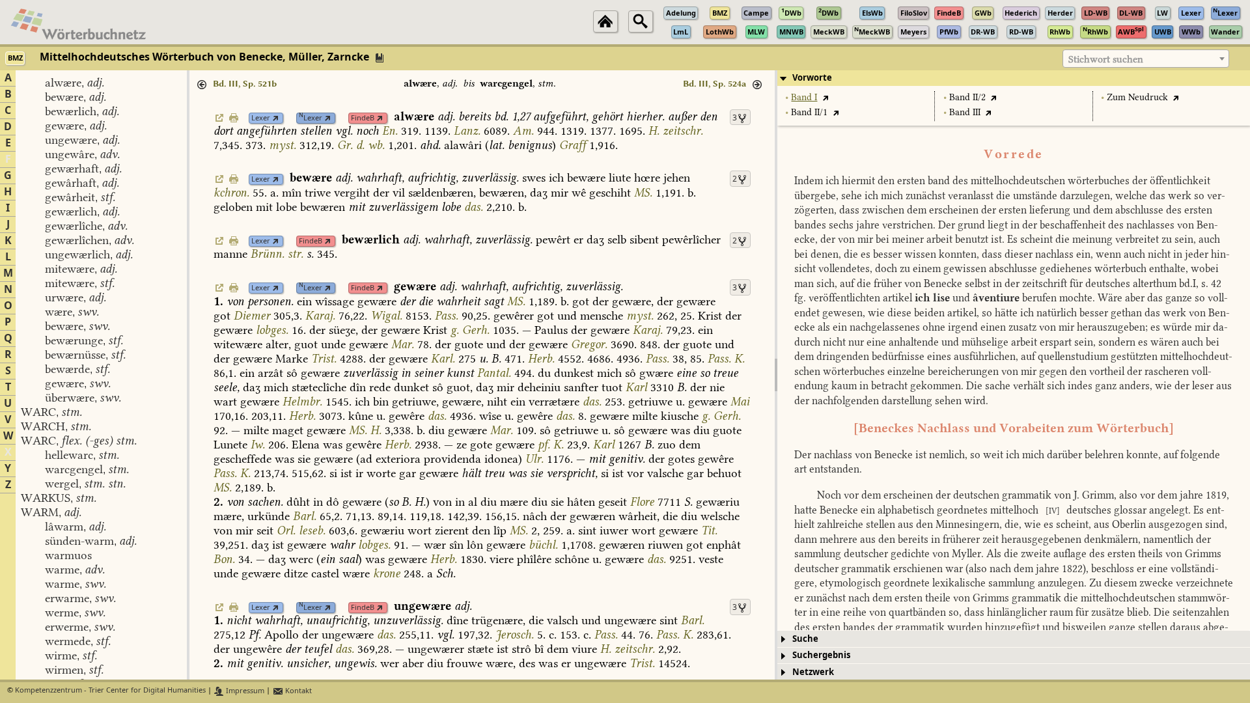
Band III (964, 112)
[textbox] (1146, 59)
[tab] (1013, 78)
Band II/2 (967, 97)
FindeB (362, 118)
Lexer (260, 118)
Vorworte (812, 78)
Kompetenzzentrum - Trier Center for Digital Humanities (110, 691)
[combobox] (1145, 58)
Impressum (244, 691)
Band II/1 (809, 112)
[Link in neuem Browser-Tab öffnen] (275, 118)
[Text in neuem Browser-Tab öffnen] (825, 97)
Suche (805, 639)
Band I (804, 97)
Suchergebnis (821, 655)
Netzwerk (813, 672)
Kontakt (297, 691)
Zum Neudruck (1137, 97)
